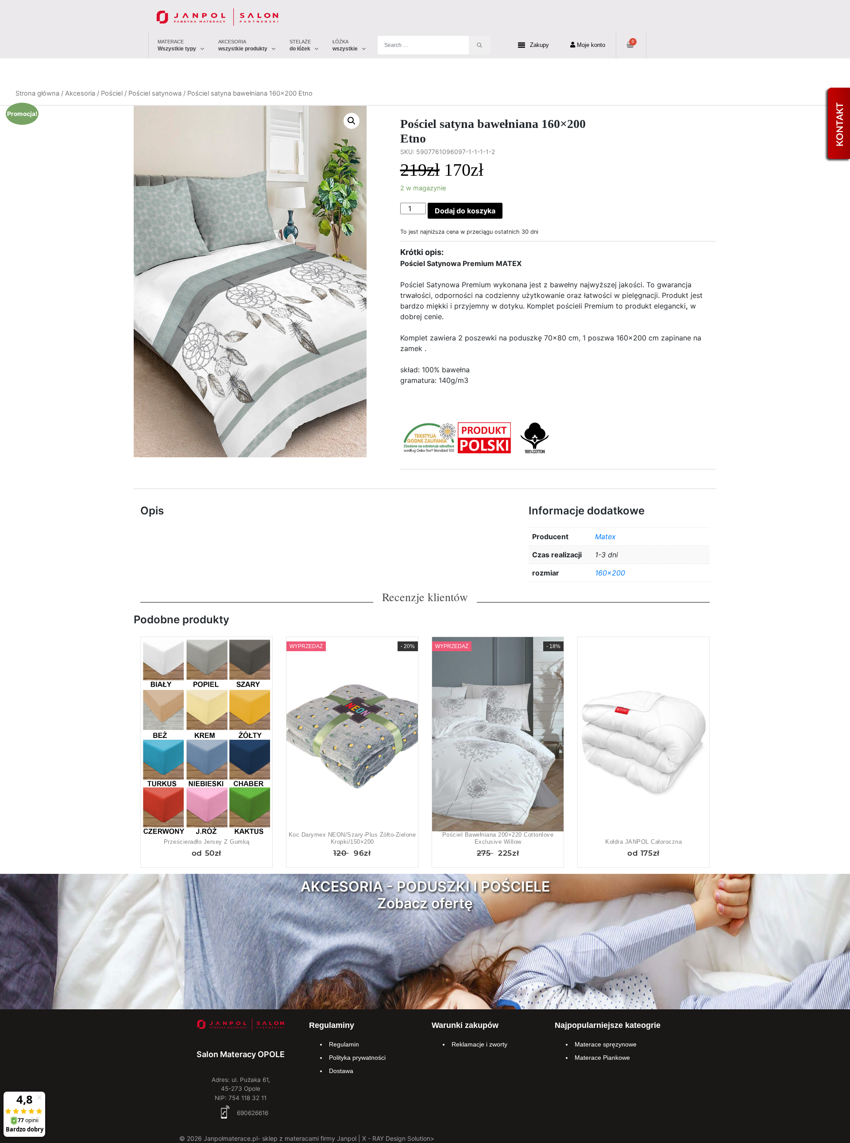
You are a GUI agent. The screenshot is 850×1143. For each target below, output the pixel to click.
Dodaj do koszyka (465, 210)
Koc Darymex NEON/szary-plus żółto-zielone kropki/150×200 (352, 838)
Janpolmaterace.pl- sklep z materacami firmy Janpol (280, 1138)
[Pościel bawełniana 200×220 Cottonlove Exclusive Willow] (498, 736)
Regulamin (344, 1044)
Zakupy (539, 45)
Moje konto (590, 45)
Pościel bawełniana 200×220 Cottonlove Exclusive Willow (498, 838)
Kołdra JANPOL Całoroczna (643, 841)
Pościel (112, 93)
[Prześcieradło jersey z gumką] (206, 736)
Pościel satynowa (155, 93)
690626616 (251, 1112)
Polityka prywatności (357, 1057)
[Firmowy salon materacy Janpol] (240, 1026)
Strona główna (37, 93)
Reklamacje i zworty (479, 1044)
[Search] (480, 45)
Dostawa (341, 1070)
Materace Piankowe (602, 1057)
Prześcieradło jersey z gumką (207, 841)
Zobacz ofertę (425, 903)
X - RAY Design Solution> (398, 1138)
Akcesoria (80, 93)
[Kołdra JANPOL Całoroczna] (643, 736)
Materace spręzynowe (606, 1044)
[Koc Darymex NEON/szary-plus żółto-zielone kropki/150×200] (352, 736)
